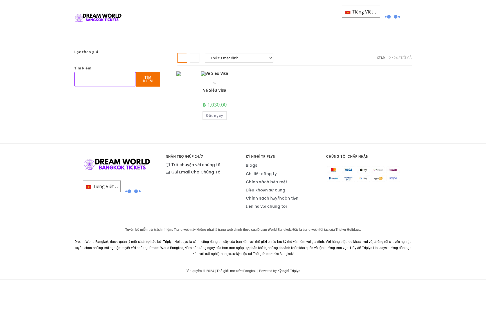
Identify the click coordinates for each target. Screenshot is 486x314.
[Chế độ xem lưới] (182, 58)
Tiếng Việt (362, 12)
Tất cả (406, 57)
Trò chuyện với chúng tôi (196, 165)
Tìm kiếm (82, 68)
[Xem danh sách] (194, 58)
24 (396, 57)
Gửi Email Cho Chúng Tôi (196, 172)
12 (389, 57)
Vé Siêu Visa (214, 90)
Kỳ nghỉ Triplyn (289, 271)
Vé (214, 83)
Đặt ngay (214, 115)
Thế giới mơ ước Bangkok (273, 254)
